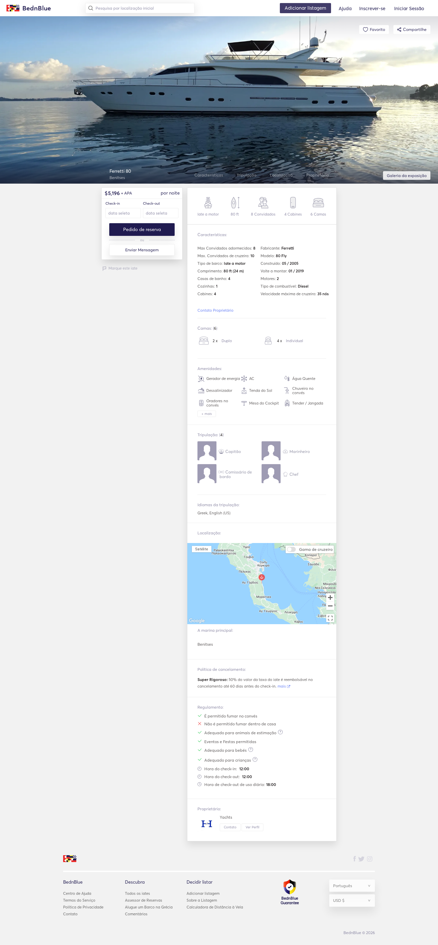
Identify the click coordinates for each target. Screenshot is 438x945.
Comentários (136, 914)
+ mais (207, 414)
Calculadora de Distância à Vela (215, 907)
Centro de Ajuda (77, 893)
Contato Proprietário (215, 310)
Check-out (151, 203)
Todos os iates (137, 893)
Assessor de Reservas (143, 900)
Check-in (112, 203)
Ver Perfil (252, 827)
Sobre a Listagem (202, 900)
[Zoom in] (330, 597)
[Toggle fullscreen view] (330, 618)
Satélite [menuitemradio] (201, 549)
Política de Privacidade (83, 907)
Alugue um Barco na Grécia (149, 907)
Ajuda (345, 8)
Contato (230, 827)
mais (282, 686)
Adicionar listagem (203, 893)
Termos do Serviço (79, 900)
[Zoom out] (330, 606)
